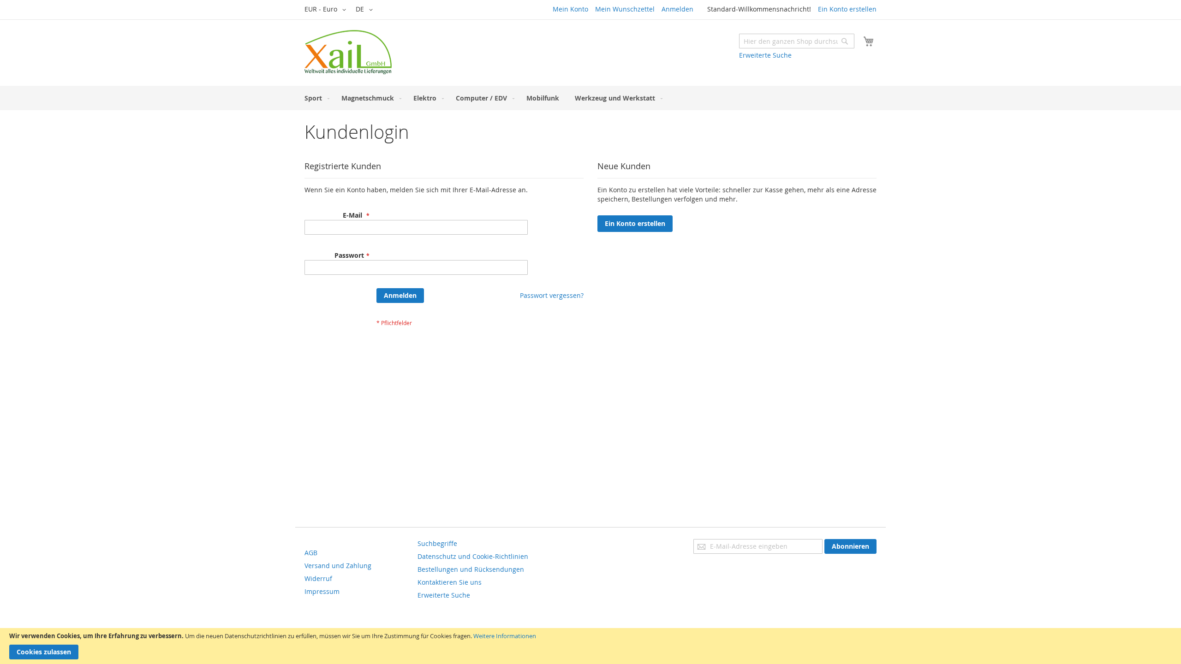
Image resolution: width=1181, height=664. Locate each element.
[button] (326, 10)
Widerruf (318, 578)
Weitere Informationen (504, 636)
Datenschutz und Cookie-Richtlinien (473, 556)
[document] (590, 646)
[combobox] (796, 41)
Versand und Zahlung (337, 565)
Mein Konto (570, 9)
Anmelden (677, 9)
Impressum (322, 591)
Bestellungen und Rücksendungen (471, 569)
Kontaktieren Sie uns (450, 582)
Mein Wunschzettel (625, 9)
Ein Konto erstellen (847, 9)
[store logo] (348, 52)
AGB (310, 552)
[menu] (590, 98)
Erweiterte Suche (765, 55)
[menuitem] (315, 98)
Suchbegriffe (437, 543)
